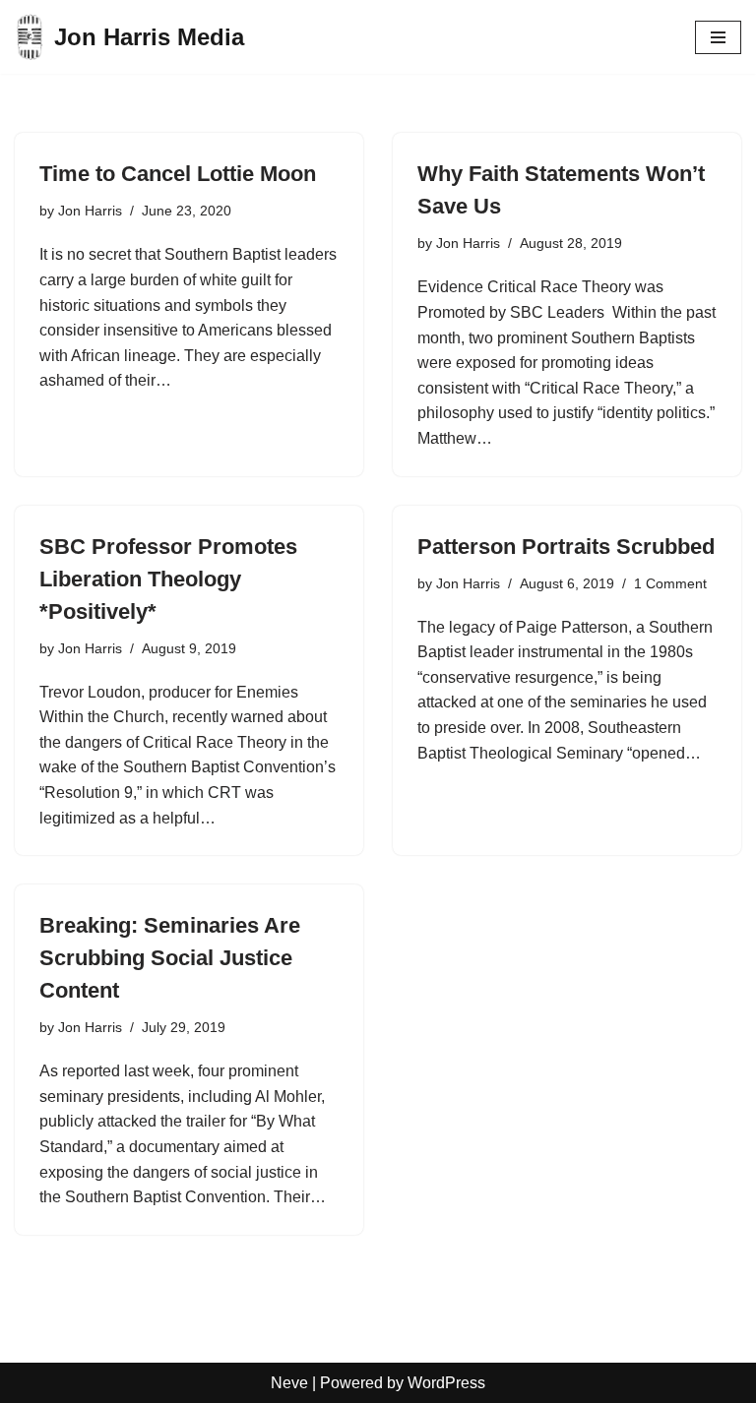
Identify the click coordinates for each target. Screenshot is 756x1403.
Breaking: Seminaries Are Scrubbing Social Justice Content (169, 958)
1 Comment (670, 583)
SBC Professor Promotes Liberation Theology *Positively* (168, 579)
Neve (289, 1382)
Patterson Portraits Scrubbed (566, 546)
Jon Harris (90, 210)
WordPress (446, 1382)
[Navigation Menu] (718, 37)
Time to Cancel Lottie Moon (177, 173)
